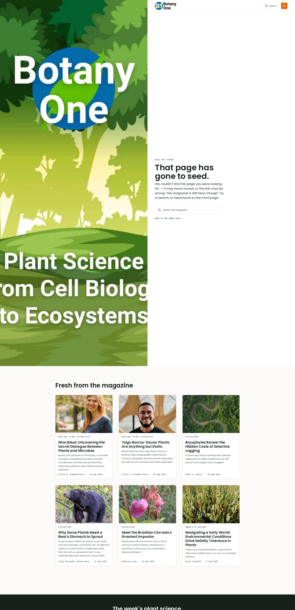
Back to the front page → (169, 218)
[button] (284, 5)
